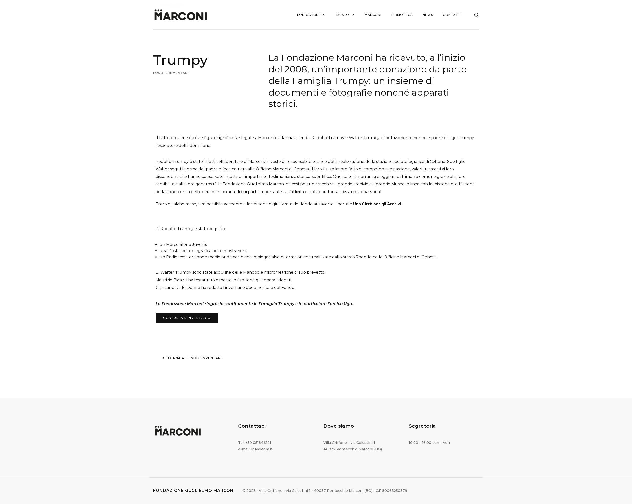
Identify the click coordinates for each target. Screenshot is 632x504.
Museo (342, 15)
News (428, 15)
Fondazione (309, 15)
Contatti (452, 15)
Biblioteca (402, 15)
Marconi (373, 15)
